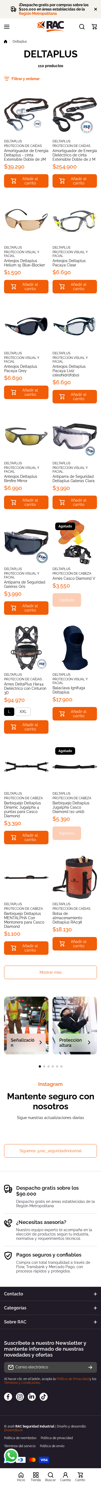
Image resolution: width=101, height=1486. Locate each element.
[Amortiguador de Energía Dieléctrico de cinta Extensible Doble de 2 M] (75, 114)
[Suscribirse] (90, 1367)
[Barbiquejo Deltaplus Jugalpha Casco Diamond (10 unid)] (75, 766)
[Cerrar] (95, 9)
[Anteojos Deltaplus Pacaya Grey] (26, 326)
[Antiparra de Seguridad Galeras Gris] (26, 542)
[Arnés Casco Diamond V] (75, 542)
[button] (94, 26)
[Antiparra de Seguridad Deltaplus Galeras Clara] (75, 436)
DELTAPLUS (13, 141)
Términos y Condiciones (22, 1383)
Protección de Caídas (23, 146)
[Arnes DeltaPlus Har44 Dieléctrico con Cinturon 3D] (26, 648)
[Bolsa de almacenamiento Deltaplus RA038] (75, 877)
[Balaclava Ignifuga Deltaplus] (75, 648)
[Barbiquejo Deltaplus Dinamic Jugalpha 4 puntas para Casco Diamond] (26, 766)
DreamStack (13, 1430)
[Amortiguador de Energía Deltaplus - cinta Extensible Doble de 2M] (26, 114)
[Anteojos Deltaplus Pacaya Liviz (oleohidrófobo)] (75, 326)
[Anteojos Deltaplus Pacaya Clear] (75, 220)
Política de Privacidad (73, 1379)
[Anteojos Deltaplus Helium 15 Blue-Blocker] (26, 220)
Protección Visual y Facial (21, 254)
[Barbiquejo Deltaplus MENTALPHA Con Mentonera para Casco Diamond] (26, 877)
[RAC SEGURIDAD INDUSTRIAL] (50, 26)
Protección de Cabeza (72, 573)
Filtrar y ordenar (26, 79)
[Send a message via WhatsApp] (11, 1455)
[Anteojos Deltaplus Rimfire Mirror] (26, 436)
